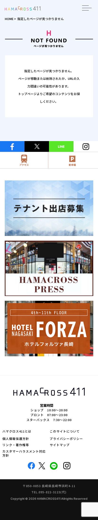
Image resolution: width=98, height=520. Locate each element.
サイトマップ (60, 445)
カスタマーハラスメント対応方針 (24, 453)
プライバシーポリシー (66, 439)
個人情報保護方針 (15, 439)
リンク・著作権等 (15, 445)
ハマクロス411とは (16, 431)
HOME (9, 18)
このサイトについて (65, 431)
